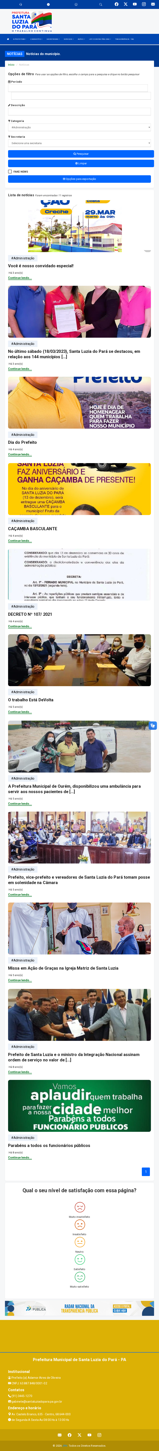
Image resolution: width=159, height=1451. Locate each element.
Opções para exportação (80, 178)
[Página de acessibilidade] (76, 4)
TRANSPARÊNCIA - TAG (124, 39)
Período (16, 81)
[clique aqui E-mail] (59, 1435)
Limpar (82, 163)
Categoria (17, 121)
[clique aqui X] (79, 1435)
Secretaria (17, 136)
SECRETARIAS (53, 39)
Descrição (17, 105)
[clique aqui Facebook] (69, 1435)
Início (11, 64)
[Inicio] (8, 39)
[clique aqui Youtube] (89, 1435)
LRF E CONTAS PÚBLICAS (99, 39)
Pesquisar (82, 153)
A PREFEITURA (19, 39)
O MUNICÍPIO (35, 39)
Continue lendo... (20, 278)
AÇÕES (81, 39)
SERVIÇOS (68, 39)
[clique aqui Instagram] (99, 1435)
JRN (64, 1445)
